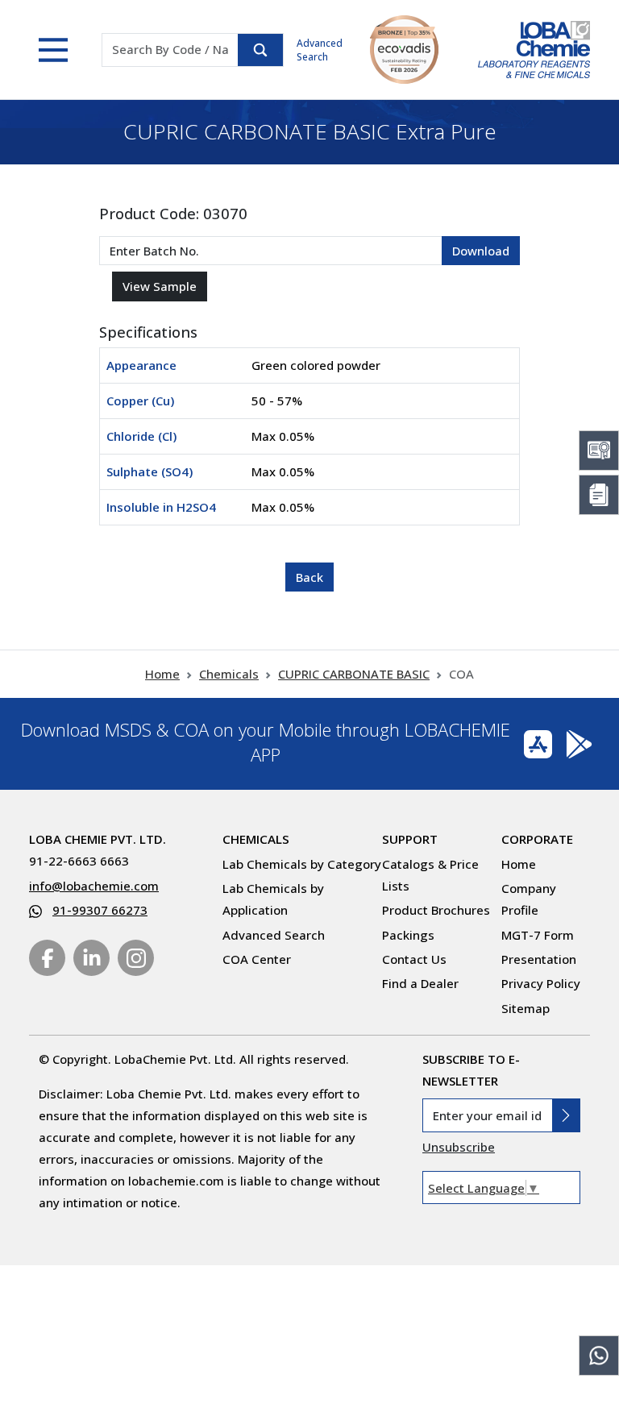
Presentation (538, 959)
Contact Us (414, 959)
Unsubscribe (458, 1147)
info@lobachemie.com (94, 886)
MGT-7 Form (537, 935)
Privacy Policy (540, 983)
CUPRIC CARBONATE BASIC (354, 674)
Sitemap (525, 1008)
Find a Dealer (420, 983)
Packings (408, 935)
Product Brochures (436, 910)
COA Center (256, 959)
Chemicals (229, 674)
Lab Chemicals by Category (301, 864)
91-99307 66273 (99, 910)
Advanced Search (320, 50)
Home (162, 674)
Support (410, 839)
